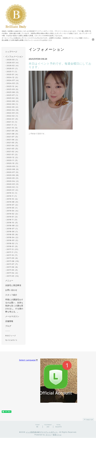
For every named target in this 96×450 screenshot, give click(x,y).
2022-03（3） (13, 113)
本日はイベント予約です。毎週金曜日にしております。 (60, 65)
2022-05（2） (13, 107)
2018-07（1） (13, 229)
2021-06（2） (13, 140)
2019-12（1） (12, 193)
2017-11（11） (12, 252)
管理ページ (57, 435)
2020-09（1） (13, 166)
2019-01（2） (13, 217)
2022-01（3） (13, 119)
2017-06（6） (13, 267)
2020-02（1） (13, 187)
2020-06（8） (13, 175)
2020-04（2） (13, 181)
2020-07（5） (13, 172)
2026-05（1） (13, 60)
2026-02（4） (13, 65)
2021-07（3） (13, 137)
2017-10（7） (12, 255)
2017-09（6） (13, 258)
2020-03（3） (13, 184)
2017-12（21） (13, 249)
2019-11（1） (12, 196)
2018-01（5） (13, 246)
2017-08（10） (13, 261)
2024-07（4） (13, 80)
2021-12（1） (12, 122)
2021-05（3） (13, 143)
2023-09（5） (13, 89)
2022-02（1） (13, 116)
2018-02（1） (13, 243)
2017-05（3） (13, 270)
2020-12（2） (13, 157)
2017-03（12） (13, 276)
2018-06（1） (13, 231)
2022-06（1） (13, 104)
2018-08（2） (13, 225)
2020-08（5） (13, 169)
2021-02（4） (13, 151)
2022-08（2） (13, 101)
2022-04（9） (13, 110)
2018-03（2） (13, 240)
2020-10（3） (13, 163)
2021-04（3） (13, 145)
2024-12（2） (13, 77)
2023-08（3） (13, 92)
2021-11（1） (12, 125)
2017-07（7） (13, 264)
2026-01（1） (13, 68)
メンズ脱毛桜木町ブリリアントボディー (42, 432)
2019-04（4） (13, 211)
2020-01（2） (13, 190)
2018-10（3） (13, 223)
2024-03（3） (13, 83)
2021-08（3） (13, 134)
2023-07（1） (13, 95)
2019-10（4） (13, 199)
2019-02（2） (13, 214)
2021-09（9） (13, 131)
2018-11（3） (12, 220)
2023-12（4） (13, 86)
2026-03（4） (13, 63)
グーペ (48, 435)
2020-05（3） (13, 178)
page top (89, 419)
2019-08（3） (13, 202)
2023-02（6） (13, 98)
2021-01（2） (13, 154)
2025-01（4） (13, 74)
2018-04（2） (13, 237)
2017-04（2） (13, 273)
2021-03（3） (13, 149)
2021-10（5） (12, 128)
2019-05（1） (12, 208)
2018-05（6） (13, 234)
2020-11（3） (13, 160)
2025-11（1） (12, 71)
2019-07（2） (13, 205)
